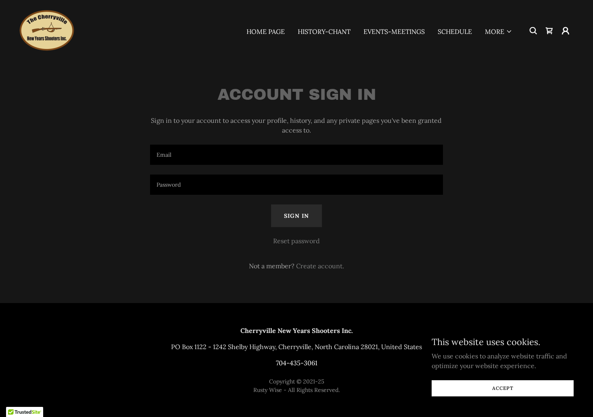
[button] (498, 31)
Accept (503, 388)
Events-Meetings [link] (394, 31)
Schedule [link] (455, 31)
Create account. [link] (320, 266)
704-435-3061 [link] (296, 363)
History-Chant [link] (324, 31)
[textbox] (296, 155)
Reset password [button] (296, 241)
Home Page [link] (265, 31)
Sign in (296, 215)
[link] (46, 30)
